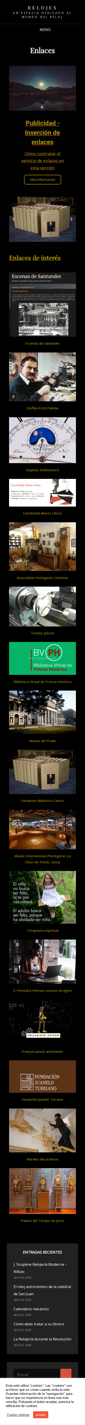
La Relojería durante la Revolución (42, 1339)
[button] (13, 219)
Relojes (43, 7)
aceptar (41, 1414)
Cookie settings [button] (18, 1415)
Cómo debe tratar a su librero (39, 1324)
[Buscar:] (42, 1374)
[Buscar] (65, 1374)
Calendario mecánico (31, 1308)
